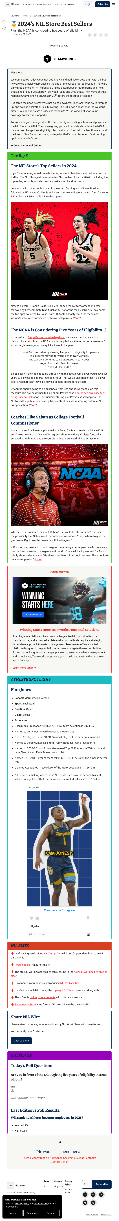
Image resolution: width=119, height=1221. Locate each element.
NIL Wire (15, 16)
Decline (51, 1213)
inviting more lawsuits (42, 997)
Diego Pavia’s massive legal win (46, 337)
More (77, 318)
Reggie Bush (22, 964)
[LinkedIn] (93, 1194)
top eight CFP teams (65, 990)
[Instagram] (93, 1202)
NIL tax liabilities (69, 983)
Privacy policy (22, 1203)
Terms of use (41, 1203)
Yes (13, 1086)
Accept (13, 1213)
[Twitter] (85, 1194)
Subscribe (103, 4)
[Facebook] (85, 1202)
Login (88, 4)
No (12, 1090)
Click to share (21, 1040)
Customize (32, 1213)
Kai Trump (50, 953)
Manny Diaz (38, 1158)
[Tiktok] (101, 1194)
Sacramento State (25, 1004)
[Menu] (113, 4)
